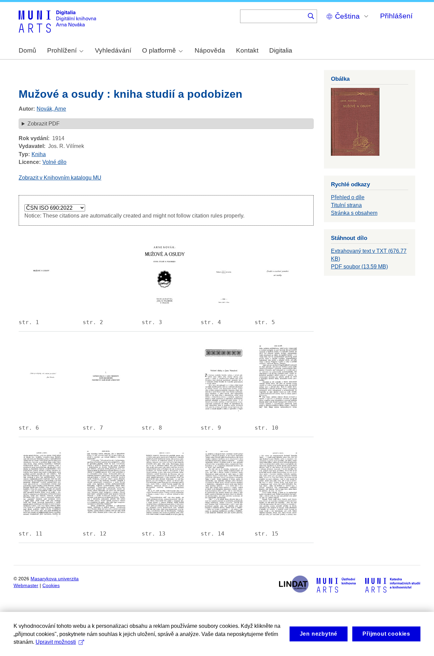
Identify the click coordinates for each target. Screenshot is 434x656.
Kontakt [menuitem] (247, 50)
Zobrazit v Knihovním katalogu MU (60, 178)
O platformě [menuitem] (159, 50)
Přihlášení (396, 16)
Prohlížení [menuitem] (62, 50)
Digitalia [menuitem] (280, 50)
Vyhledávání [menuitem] (113, 50)
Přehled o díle (347, 197)
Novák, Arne (51, 109)
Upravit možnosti (56, 642)
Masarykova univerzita (55, 578)
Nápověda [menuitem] (210, 50)
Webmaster (26, 585)
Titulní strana (346, 205)
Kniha (39, 154)
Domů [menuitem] (27, 50)
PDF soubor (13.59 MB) (359, 266)
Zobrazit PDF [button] (43, 124)
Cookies (51, 585)
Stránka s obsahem (354, 213)
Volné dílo (54, 162)
